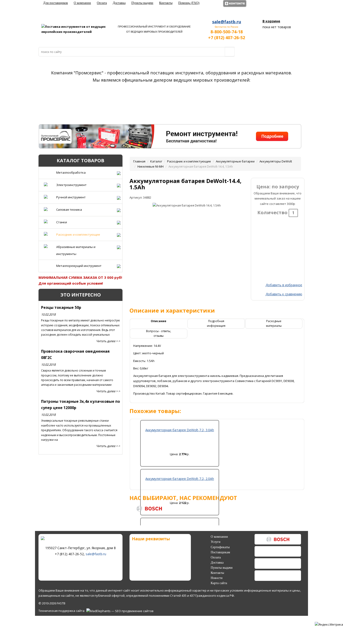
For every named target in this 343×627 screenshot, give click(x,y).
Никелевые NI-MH (150, 166)
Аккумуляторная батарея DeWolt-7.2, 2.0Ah (179, 478)
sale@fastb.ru (226, 21)
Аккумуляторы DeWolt (275, 161)
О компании (82, 3)
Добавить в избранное (284, 285)
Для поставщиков (55, 3)
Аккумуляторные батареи (235, 161)
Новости (217, 578)
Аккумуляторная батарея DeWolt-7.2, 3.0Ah (179, 430)
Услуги (215, 542)
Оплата (102, 3)
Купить (180, 460)
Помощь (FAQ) (189, 3)
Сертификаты (220, 547)
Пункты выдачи (142, 3)
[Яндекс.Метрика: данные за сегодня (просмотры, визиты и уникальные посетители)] (329, 624)
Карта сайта (219, 583)
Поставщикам (220, 552)
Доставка (119, 3)
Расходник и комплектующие (189, 161)
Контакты (165, 3)
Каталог (156, 161)
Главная (139, 161)
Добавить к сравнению (284, 294)
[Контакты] (167, 139)
